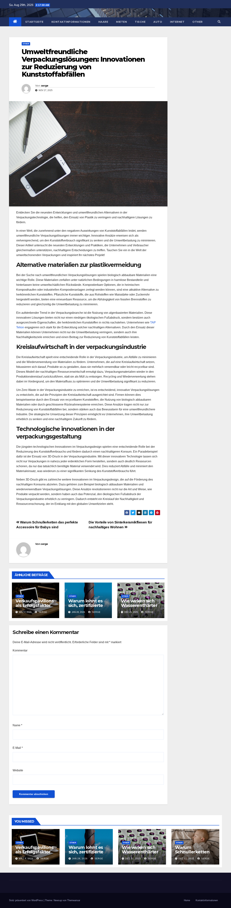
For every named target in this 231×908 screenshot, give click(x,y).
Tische (140, 21)
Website (18, 770)
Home (187, 900)
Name (17, 725)
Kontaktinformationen (70, 21)
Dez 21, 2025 (133, 858)
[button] (219, 21)
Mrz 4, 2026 (26, 858)
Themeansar (73, 900)
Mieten (121, 21)
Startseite (34, 21)
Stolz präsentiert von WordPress (26, 900)
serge (44, 85)
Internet (177, 21)
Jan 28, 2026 (80, 858)
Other (197, 21)
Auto (157, 21)
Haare (103, 21)
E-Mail (18, 747)
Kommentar (20, 650)
